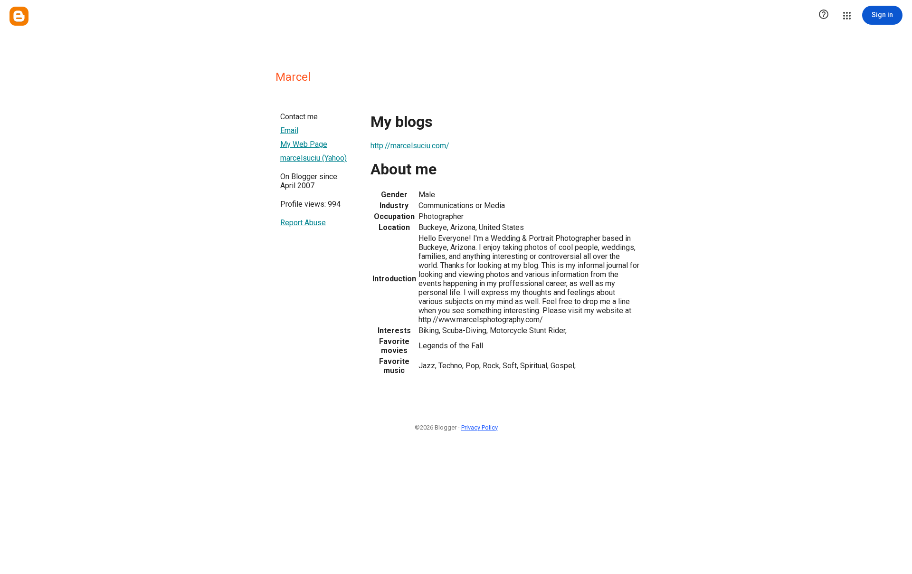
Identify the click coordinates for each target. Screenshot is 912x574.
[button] (823, 15)
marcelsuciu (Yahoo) (313, 158)
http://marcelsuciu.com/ (409, 145)
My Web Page (303, 144)
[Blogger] (19, 16)
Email (289, 130)
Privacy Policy (479, 427)
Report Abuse (303, 222)
